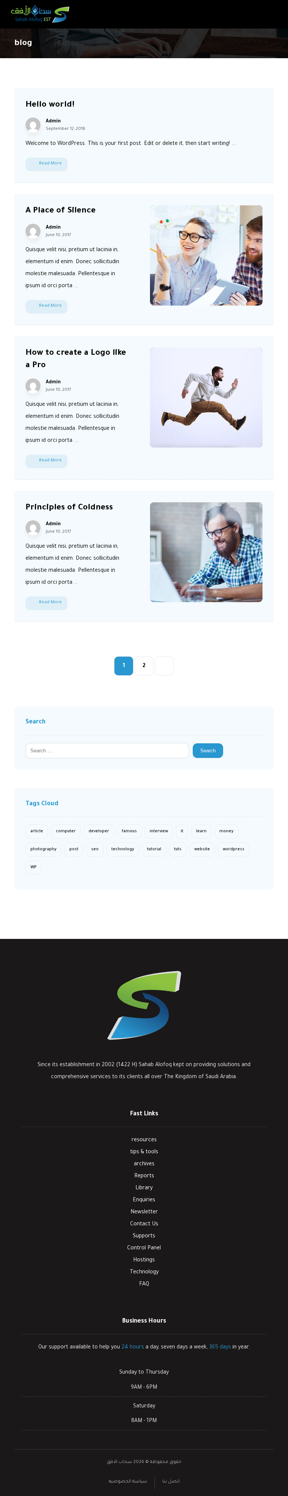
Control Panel (144, 1249)
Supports (144, 1237)
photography (43, 849)
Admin (53, 121)
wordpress (233, 849)
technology (122, 849)
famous (129, 831)
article (36, 831)
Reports (144, 1177)
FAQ (144, 1285)
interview (159, 831)
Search (208, 750)
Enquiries (144, 1201)
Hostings (144, 1261)
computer (66, 831)
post (73, 849)
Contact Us (144, 1225)
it (182, 831)
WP (33, 867)
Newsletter (144, 1213)
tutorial (154, 849)
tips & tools (144, 1152)
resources (144, 1140)
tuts (178, 849)
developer (98, 831)
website (202, 849)
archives (144, 1165)
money (226, 831)
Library (144, 1189)
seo (95, 849)
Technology (144, 1273)
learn (201, 831)
